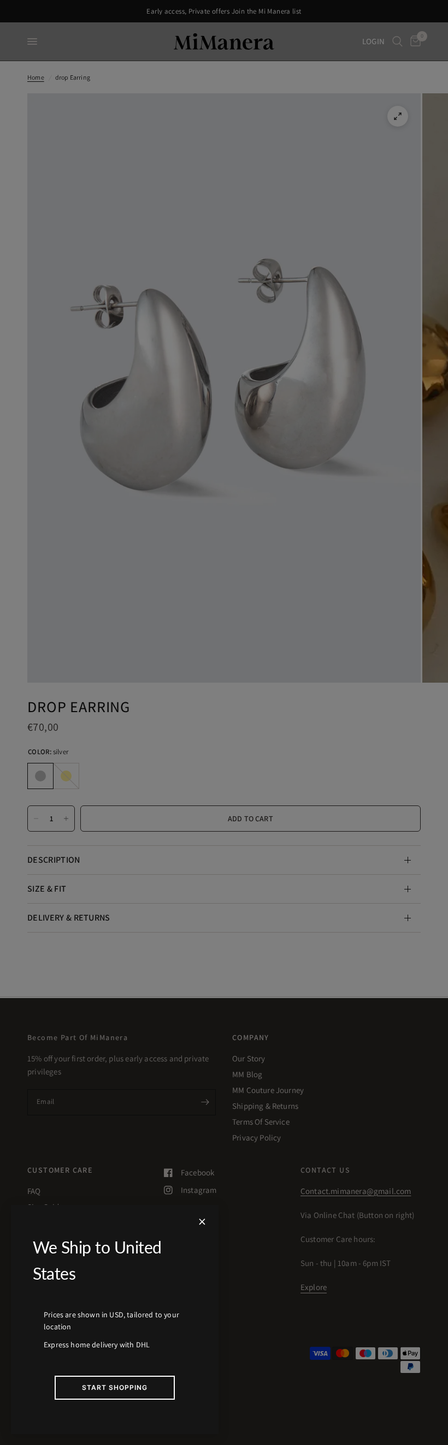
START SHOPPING (115, 1387)
